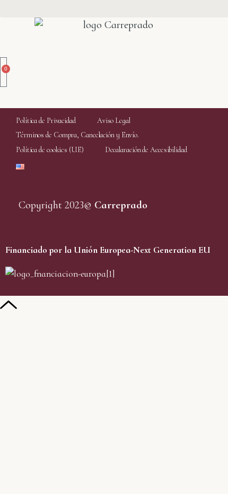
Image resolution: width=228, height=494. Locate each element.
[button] (114, 8)
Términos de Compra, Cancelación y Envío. (77, 134)
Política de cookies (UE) (50, 149)
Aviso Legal (113, 120)
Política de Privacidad (46, 120)
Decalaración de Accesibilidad (146, 149)
